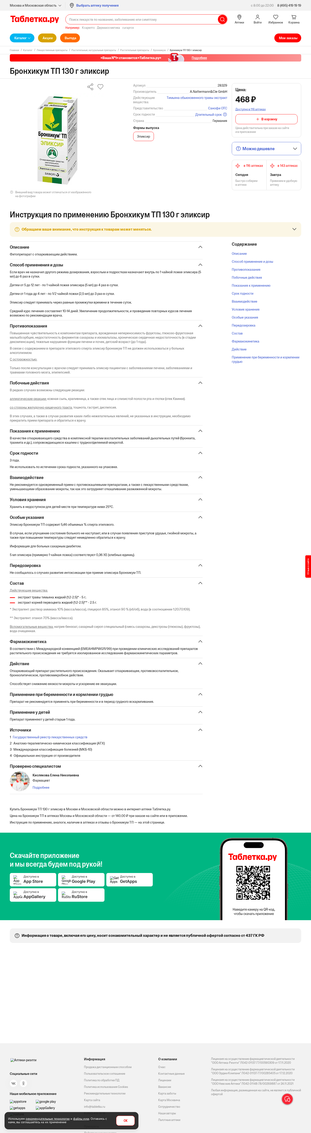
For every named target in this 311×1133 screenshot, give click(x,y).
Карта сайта (92, 1100)
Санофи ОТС (217, 108)
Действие (239, 349)
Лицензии (164, 1080)
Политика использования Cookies (106, 1087)
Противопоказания (246, 269)
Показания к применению (251, 285)
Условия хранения (246, 309)
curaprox (128, 28)
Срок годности (242, 293)
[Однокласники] (23, 1083)
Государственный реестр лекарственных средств (50, 737)
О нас (162, 1067)
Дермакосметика (108, 28)
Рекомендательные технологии (104, 1093)
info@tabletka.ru (94, 1107)
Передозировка (243, 325)
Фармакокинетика (245, 341)
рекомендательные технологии (48, 1119)
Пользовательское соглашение (104, 1074)
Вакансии (164, 1087)
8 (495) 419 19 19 (289, 5)
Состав (237, 333)
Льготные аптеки (169, 1120)
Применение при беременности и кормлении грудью (265, 359)
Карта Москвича (169, 1100)
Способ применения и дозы (252, 261)
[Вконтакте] (13, 1083)
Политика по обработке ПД (101, 1080)
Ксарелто (88, 28)
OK (125, 1121)
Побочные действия (247, 277)
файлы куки (81, 1119)
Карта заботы (167, 1093)
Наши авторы (167, 1113)
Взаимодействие (244, 301)
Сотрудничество (169, 1107)
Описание (239, 253)
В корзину (269, 119)
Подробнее (41, 787)
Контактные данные (171, 1074)
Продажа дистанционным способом (108, 1067)
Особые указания (245, 317)
